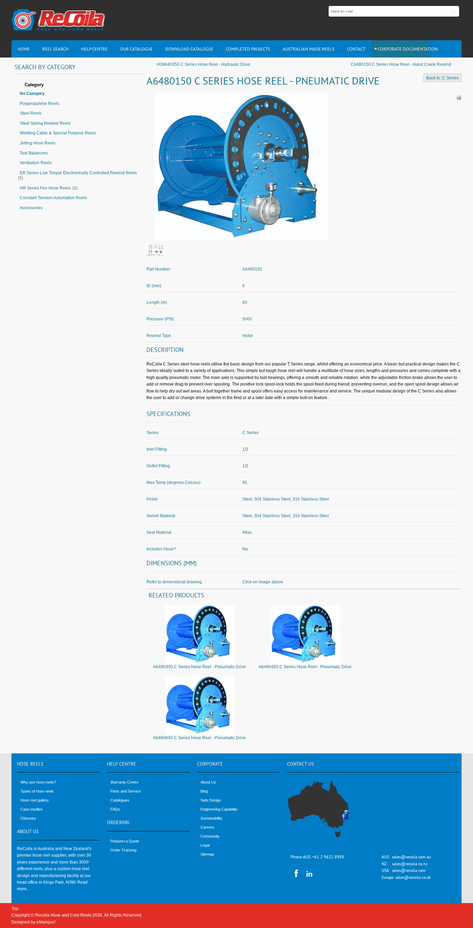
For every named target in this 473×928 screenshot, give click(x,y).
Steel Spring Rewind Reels (45, 123)
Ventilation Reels (36, 162)
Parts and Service (125, 791)
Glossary (28, 818)
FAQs (115, 809)
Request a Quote (124, 841)
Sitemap (207, 854)
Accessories (31, 207)
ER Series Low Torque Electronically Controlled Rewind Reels (78, 172)
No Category (32, 93)
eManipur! (45, 922)
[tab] (79, 85)
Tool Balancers (34, 153)
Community (210, 836)
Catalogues (120, 800)
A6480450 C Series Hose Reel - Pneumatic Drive (305, 666)
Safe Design (210, 800)
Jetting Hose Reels (37, 143)
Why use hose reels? (38, 782)
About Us (208, 782)
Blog (204, 791)
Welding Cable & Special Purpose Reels (58, 133)
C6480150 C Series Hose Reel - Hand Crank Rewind (401, 64)
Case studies (31, 809)
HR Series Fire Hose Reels (45, 188)
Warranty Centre (124, 782)
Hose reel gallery (34, 800)
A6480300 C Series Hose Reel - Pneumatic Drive (199, 666)
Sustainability (211, 818)
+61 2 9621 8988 (328, 857)
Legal (204, 845)
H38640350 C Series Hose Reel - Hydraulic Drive (203, 64)
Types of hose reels (37, 791)
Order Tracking (123, 850)
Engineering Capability (219, 809)
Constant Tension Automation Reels (53, 197)
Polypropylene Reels (39, 103)
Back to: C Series (442, 78)
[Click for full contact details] (326, 813)
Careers (207, 827)
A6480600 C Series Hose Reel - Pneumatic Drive (199, 737)
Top (14, 908)
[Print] (459, 97)
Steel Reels (31, 113)
